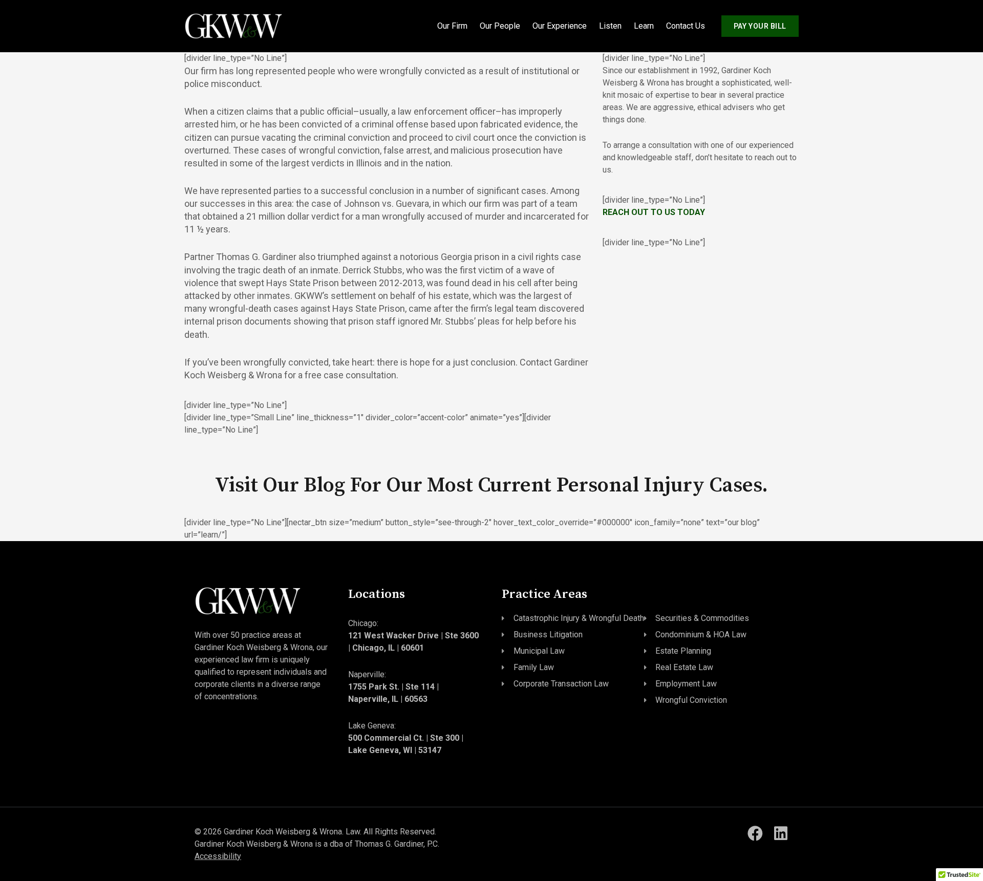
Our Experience (559, 26)
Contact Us (685, 26)
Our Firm (452, 26)
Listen (610, 26)
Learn (644, 26)
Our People (500, 26)
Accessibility (218, 856)
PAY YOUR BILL (760, 26)
